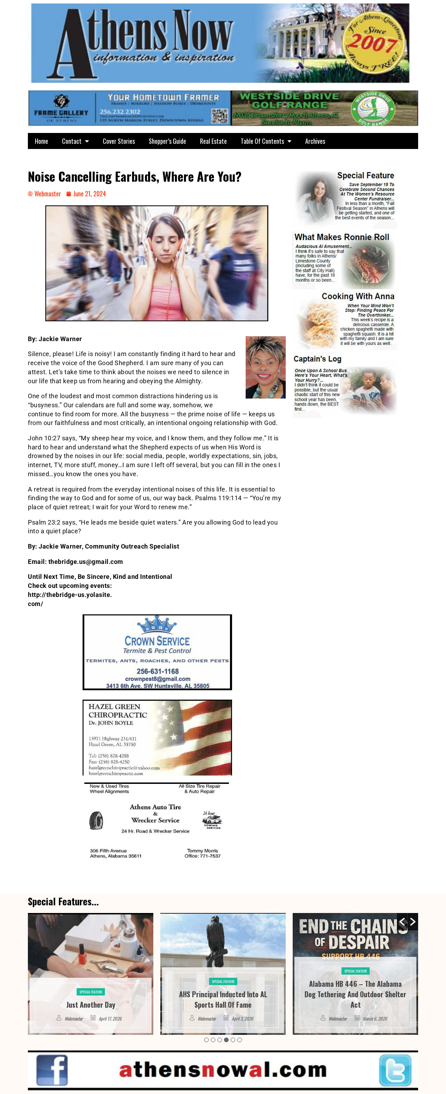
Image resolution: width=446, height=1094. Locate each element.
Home (41, 140)
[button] (402, 921)
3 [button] (219, 1040)
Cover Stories (119, 140)
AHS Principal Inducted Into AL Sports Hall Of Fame (91, 999)
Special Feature (90, 981)
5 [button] (233, 1040)
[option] (90, 974)
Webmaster (74, 1018)
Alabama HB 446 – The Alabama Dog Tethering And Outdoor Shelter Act (223, 994)
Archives (315, 140)
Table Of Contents (262, 140)
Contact (72, 140)
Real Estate (213, 140)
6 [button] (239, 1040)
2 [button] (213, 1040)
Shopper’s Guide (167, 140)
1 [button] (206, 1040)
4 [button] (226, 1040)
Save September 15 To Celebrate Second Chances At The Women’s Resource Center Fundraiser (355, 994)
